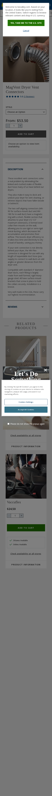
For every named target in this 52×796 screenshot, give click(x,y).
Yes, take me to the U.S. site (26, 23)
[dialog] (26, 19)
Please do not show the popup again (27, 423)
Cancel (26, 30)
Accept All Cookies (26, 409)
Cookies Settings (26, 402)
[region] (26, 398)
